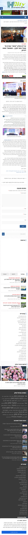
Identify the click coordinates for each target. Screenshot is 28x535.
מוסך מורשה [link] (15, 410)
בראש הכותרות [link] (17, 286)
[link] (16, 2)
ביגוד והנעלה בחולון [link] (22, 317)
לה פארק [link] (9, 405)
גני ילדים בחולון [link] (19, 400)
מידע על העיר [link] (14, 294)
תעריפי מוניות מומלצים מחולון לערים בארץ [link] (12, 296)
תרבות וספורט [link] (23, 360)
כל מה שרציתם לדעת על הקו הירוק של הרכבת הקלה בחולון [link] (11, 306)
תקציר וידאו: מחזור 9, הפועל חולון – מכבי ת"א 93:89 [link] (14, 178)
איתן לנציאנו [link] (6, 396)
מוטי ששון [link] (13, 171)
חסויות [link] (25, 334)
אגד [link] (26, 396)
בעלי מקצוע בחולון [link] (22, 321)
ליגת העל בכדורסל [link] (23, 408)
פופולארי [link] (22, 274)
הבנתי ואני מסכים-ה (14, 532)
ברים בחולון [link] (25, 400)
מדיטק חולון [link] (16, 408)
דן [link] (5, 400)
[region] (14, 526)
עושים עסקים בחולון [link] (12, 277)
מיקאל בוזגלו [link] (16, 412)
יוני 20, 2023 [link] (19, 460)
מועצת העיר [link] (10, 410)
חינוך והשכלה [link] (23, 332)
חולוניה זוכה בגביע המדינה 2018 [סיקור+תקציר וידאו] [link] (13, 182)
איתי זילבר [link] (11, 396)
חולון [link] (6, 403)
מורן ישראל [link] (21, 412)
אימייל (24, 214)
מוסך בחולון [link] (20, 410)
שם (25, 208)
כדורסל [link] (14, 405)
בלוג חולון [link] (18, 294)
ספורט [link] (25, 348)
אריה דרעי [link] (22, 171)
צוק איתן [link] (7, 414)
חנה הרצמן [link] (17, 171)
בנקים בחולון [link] (15, 398)
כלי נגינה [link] (24, 337)
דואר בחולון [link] (14, 400)
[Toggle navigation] (25, 17)
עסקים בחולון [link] (11, 414)
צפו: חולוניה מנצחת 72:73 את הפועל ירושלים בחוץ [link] (12, 424)
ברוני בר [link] (3, 398)
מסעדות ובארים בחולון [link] (22, 343)
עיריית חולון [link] (24, 172)
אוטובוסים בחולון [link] (19, 396)
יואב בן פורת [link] (17, 52)
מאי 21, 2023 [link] (17, 282)
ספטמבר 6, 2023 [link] (17, 385)
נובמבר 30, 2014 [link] (17, 299)
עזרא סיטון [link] (25, 414)
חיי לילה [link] (24, 330)
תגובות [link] (4, 274)
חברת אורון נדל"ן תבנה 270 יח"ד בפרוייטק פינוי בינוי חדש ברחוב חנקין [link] (12, 446)
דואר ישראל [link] (8, 400)
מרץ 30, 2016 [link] (17, 308)
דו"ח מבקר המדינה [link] (7, 140)
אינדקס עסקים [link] (17, 277)
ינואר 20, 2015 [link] (17, 290)
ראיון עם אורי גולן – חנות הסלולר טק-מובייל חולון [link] (12, 280)
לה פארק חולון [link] (4, 405)
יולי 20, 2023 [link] (19, 453)
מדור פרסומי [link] (23, 340)
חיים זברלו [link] (22, 405)
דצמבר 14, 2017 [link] (23, 52)
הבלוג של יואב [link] (23, 324)
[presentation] (2, 364)
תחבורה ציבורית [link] (16, 417)
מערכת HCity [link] (10, 290)
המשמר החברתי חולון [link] (20, 403)
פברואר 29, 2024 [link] (18, 426)
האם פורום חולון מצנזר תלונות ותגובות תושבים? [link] (12, 288)
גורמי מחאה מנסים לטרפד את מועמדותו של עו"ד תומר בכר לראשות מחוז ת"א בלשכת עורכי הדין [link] (12, 457)
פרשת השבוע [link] (23, 355)
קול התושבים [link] (13, 286)
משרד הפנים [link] (8, 171)
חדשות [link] (13, 274)
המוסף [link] (24, 326)
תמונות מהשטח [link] (23, 358)
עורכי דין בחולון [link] (23, 350)
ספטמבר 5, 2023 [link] (18, 443)
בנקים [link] (21, 398)
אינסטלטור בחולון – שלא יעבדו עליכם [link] (14, 452)
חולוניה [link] (2, 403)
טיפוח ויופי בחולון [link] (23, 335)
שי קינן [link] (23, 417)
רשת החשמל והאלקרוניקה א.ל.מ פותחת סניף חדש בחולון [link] (12, 441)
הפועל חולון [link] (12, 403)
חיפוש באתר (3, 234)
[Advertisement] (14, 256)
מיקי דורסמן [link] (11, 412)
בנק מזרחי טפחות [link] (7, 398)
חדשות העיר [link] (23, 44)
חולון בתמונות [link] (23, 329)
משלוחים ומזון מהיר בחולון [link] (21, 345)
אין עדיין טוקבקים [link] (11, 52)
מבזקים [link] (24, 338)
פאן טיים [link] (24, 353)
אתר (25, 220)
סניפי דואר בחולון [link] (5, 412)
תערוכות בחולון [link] (8, 417)
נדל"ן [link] (19, 303)
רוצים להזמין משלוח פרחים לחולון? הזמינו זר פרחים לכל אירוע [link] (15, 383)
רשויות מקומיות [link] (18, 172)
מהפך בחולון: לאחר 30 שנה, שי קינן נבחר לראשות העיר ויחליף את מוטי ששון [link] (13, 430)
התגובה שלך (23, 193)
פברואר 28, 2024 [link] (18, 432)
